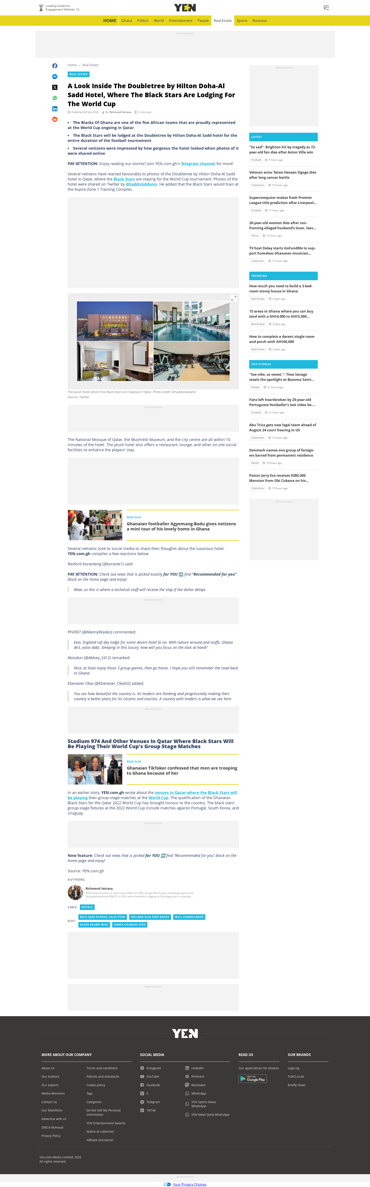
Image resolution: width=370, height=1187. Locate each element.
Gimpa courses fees (130, 924)
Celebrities (257, 185)
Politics (143, 20)
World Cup (158, 797)
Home (109, 20)
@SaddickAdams (141, 184)
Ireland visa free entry (150, 917)
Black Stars (124, 179)
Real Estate (223, 20)
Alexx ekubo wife (94, 924)
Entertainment (180, 20)
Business (260, 20)
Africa (254, 235)
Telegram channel (198, 163)
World (159, 20)
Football (256, 160)
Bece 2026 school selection (102, 917)
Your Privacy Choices (190, 1184)
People (203, 20)
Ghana (126, 20)
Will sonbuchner (189, 917)
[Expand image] (234, 298)
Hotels (87, 907)
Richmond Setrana (120, 112)
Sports (242, 20)
